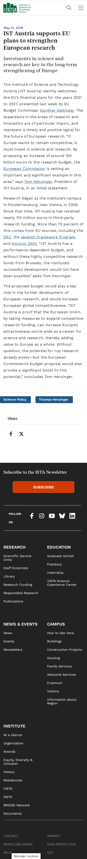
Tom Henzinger (38, 181)
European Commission (24, 168)
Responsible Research (20, 593)
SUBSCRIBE (43, 487)
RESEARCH (14, 547)
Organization (13, 743)
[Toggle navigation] (80, 7)
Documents (12, 813)
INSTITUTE (14, 726)
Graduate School (60, 556)
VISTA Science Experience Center (62, 582)
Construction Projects (64, 649)
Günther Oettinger (57, 110)
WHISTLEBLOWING (17, 844)
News (7, 633)
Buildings (54, 641)
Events (8, 641)
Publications (13, 601)
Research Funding (17, 584)
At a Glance (12, 735)
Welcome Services (61, 674)
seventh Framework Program (48, 237)
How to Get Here (60, 633)
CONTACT (10, 836)
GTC (50, 852)
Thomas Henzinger (53, 399)
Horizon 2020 (24, 243)
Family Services (59, 666)
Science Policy (14, 399)
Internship (55, 572)
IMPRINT (53, 836)
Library (9, 576)
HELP (7, 852)
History (9, 772)
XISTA (7, 797)
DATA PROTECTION (61, 844)
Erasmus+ (55, 683)
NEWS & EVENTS (20, 624)
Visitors (53, 691)
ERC (7, 237)
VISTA (7, 788)
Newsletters (12, 649)
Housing (53, 658)
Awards (9, 751)
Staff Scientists (15, 568)
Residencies (12, 780)
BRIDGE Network (16, 805)
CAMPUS (56, 624)
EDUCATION (59, 547)
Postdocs (54, 564)
